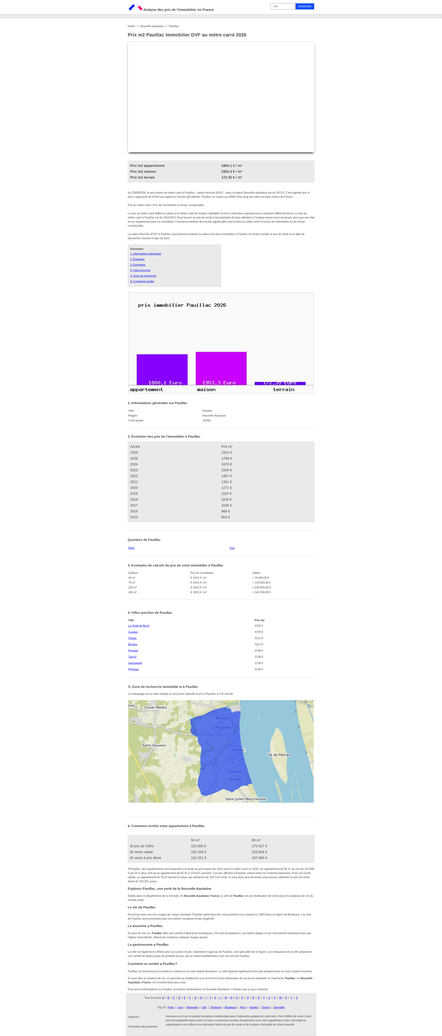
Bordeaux (231, 1007)
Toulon (266, 1007)
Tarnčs (132, 656)
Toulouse (215, 1007)
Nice (243, 1007)
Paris (171, 1007)
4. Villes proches (140, 270)
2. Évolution (137, 259)
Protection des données (142, 1026)
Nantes (253, 1007)
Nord (131, 548)
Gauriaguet (135, 663)
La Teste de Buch (139, 625)
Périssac (133, 669)
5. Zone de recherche (143, 275)
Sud (231, 548)
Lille (204, 1007)
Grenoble (279, 1007)
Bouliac (133, 644)
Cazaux (133, 632)
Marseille (192, 1007)
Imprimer (133, 1016)
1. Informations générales (145, 253)
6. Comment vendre (142, 281)
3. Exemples (137, 264)
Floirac (132, 638)
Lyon (180, 1007)
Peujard (133, 650)
